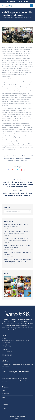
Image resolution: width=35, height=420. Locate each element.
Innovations (16, 160)
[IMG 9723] (27, 293)
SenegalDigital (24, 160)
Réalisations (5, 404)
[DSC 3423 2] (21, 279)
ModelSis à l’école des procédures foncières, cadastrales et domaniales (16, 225)
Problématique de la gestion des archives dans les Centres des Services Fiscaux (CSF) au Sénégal (17, 239)
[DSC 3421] (27, 279)
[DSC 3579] (14, 293)
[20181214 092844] (21, 286)
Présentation (5, 394)
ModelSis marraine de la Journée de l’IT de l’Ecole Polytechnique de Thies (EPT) (17, 246)
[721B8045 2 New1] (7, 279)
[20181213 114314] (7, 293)
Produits (4, 397)
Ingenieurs (10, 160)
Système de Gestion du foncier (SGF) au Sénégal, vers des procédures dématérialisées (17, 232)
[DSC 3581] (14, 286)
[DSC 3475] (27, 286)
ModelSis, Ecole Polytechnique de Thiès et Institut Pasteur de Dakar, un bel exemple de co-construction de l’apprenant (17, 261)
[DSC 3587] (14, 279)
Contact (4, 408)
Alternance (12, 158)
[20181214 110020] (7, 286)
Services (4, 401)
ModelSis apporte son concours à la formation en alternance (17, 253)
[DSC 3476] (21, 293)
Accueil (5, 17)
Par (18, 156)
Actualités (10, 17)
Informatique (27, 158)
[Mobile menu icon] (31, 5)
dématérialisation (19, 158)
